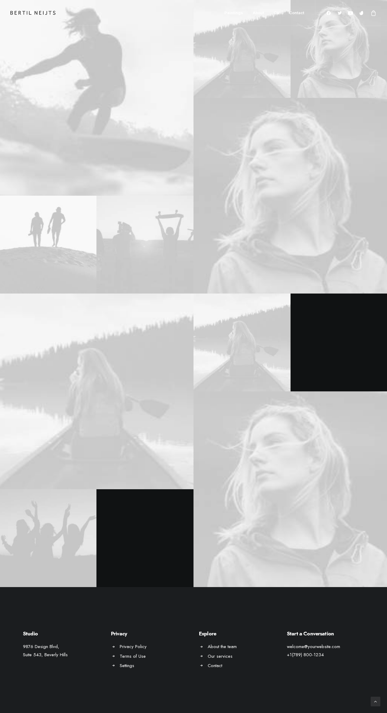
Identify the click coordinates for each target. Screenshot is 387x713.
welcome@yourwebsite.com (313, 646)
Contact (296, 12)
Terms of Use (133, 656)
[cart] (372, 13)
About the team (222, 646)
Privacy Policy (133, 646)
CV (276, 12)
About (258, 12)
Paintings (233, 12)
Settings (127, 665)
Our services (220, 656)
